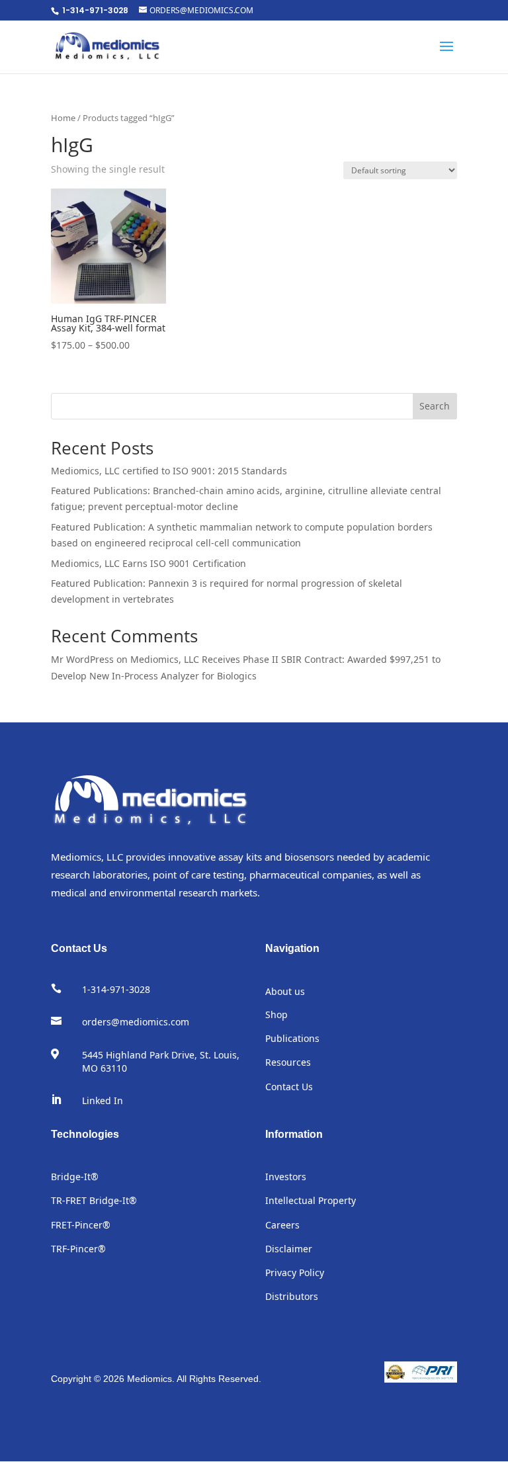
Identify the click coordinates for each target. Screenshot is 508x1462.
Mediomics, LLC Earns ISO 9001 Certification (148, 563)
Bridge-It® (75, 1176)
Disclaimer (288, 1248)
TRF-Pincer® (78, 1248)
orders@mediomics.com (135, 1021)
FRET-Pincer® (80, 1225)
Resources (288, 1062)
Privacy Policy (294, 1272)
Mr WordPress (82, 659)
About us (285, 991)
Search (434, 406)
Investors (285, 1176)
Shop (276, 1014)
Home (63, 118)
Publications (292, 1038)
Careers (282, 1225)
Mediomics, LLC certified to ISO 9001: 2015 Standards (169, 470)
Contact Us (289, 1086)
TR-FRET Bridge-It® (94, 1200)
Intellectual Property (310, 1200)
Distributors (291, 1296)
